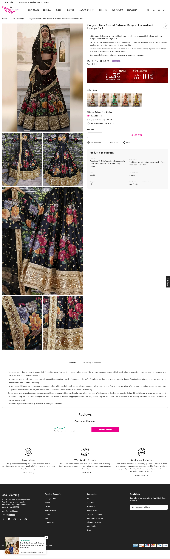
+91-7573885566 (8, 515)
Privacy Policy (92, 510)
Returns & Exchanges (95, 518)
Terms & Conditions (94, 514)
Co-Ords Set (49, 522)
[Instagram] (14, 519)
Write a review (105, 429)
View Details (133, 184)
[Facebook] (9, 519)
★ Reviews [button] (168, 282)
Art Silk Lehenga (17, 18)
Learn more (27, 472)
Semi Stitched (96, 116)
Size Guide (91, 526)
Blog (89, 498)
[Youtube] (26, 519)
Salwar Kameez (86, 10)
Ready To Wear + (102, 123)
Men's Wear (117, 10)
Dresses (103, 10)
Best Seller (33, 10)
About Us (90, 502)
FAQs (89, 530)
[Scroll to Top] (165, 546)
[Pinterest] (3, 519)
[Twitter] (20, 519)
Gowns (70, 10)
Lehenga (46, 10)
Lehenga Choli (50, 498)
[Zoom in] (78, 28)
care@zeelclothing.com (10, 511)
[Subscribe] (165, 507)
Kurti (46, 518)
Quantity (90, 129)
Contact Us (91, 506)
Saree (58, 10)
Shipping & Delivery (94, 522)
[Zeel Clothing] (10, 10)
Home (4, 18)
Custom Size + (101, 119)
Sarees (47, 502)
